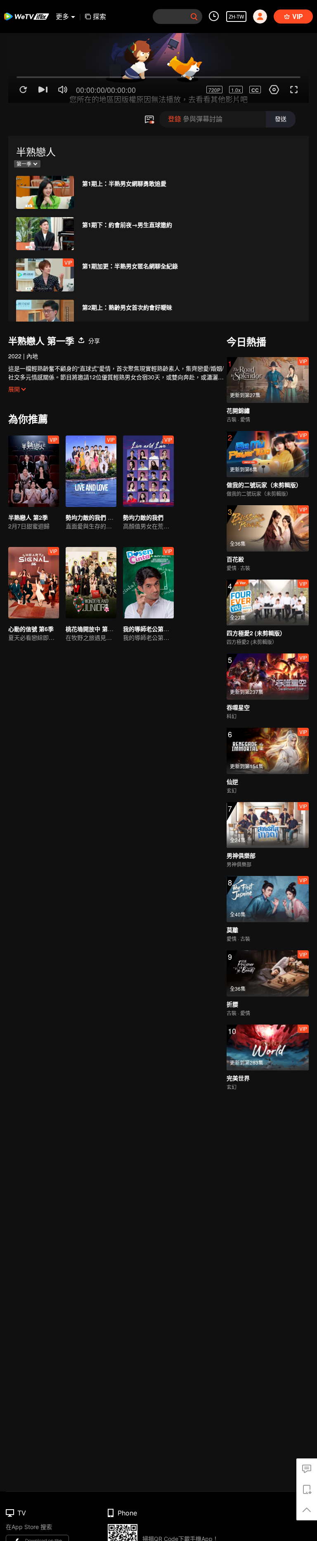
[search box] (194, 16)
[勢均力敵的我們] (148, 471)
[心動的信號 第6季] (33, 582)
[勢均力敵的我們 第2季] (91, 471)
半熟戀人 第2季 (28, 517)
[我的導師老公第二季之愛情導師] (148, 582)
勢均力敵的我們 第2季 (94, 517)
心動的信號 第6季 (31, 629)
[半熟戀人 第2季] (33, 471)
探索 (99, 16)
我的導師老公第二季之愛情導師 (163, 629)
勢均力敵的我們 (143, 517)
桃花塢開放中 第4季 (91, 629)
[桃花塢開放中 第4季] (91, 582)
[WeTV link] (27, 16)
